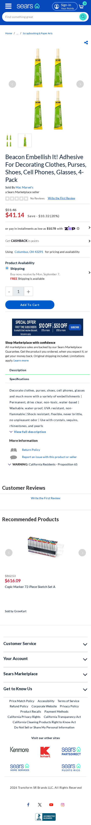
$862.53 (10, 576)
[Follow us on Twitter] (40, 804)
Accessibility (46, 701)
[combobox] (45, 17)
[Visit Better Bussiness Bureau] (45, 816)
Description (18, 370)
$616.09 (13, 580)
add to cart (30, 305)
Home (8, 33)
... (17, 33)
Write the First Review (61, 198)
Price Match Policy (21, 701)
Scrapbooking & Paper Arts (37, 33)
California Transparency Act (62, 717)
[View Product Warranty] (13, 449)
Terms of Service (68, 701)
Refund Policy (19, 706)
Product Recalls (30, 711)
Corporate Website (44, 706)
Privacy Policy (69, 706)
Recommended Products (30, 519)
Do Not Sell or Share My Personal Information (44, 727)
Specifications (19, 379)
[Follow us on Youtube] (51, 804)
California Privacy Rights (24, 717)
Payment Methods (56, 711)
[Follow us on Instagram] (62, 804)
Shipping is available (27, 278)
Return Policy (31, 449)
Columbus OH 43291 (29, 252)
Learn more (21, 360)
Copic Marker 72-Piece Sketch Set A (30, 587)
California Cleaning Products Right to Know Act (44, 722)
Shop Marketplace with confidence (30, 342)
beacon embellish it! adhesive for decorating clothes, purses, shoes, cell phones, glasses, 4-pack (45, 168)
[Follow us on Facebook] (28, 804)
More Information (23, 440)
